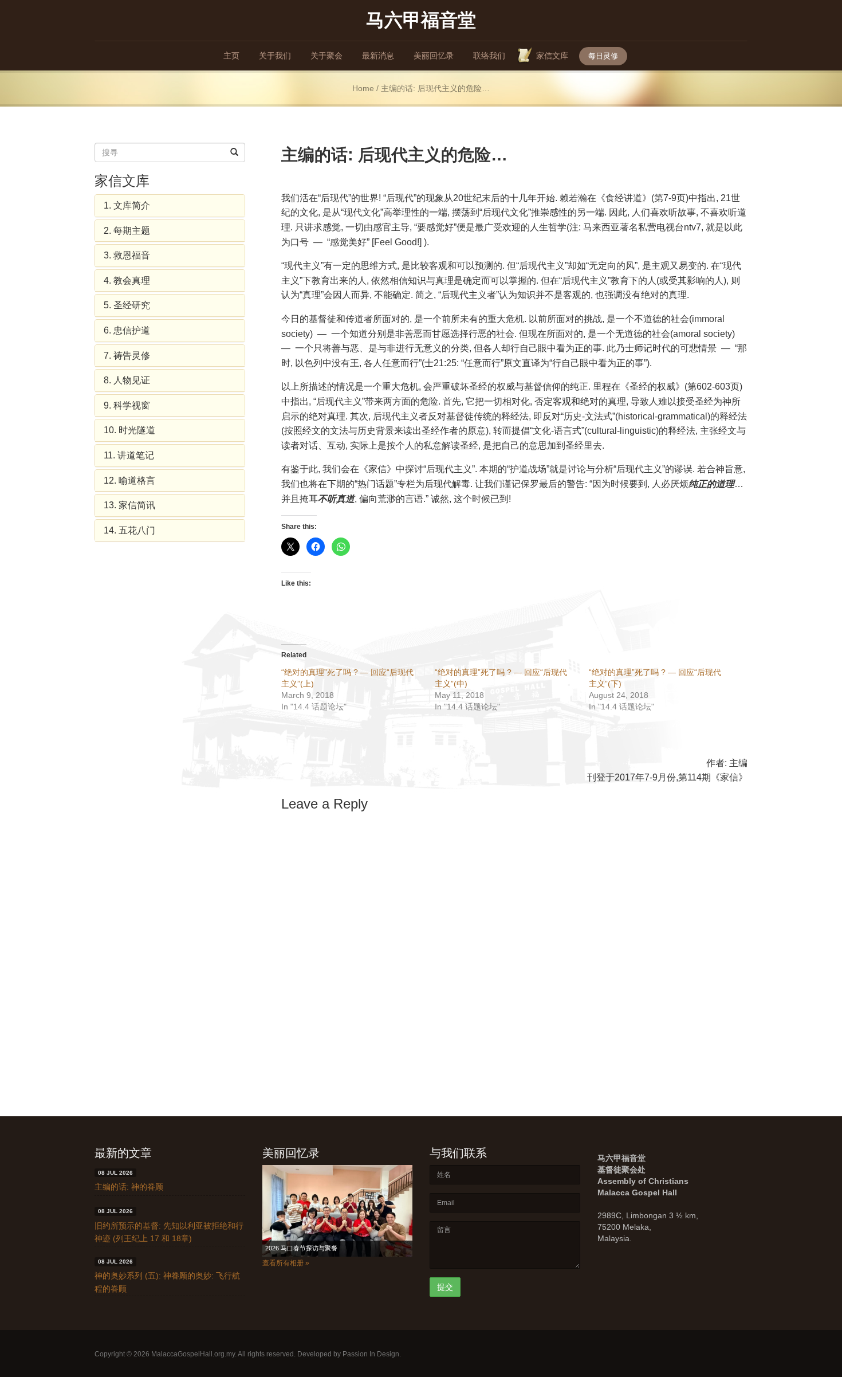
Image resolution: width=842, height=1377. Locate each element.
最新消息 (378, 55)
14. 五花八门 (129, 530)
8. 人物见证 (127, 380)
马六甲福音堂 (421, 19)
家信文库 (552, 55)
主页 (231, 55)
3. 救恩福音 (127, 255)
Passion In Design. (372, 1354)
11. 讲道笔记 (129, 455)
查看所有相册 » (285, 1263)
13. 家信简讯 (129, 505)
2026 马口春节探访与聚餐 (301, 1248)
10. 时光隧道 (129, 430)
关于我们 (275, 55)
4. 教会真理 (127, 280)
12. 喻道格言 (129, 480)
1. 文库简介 (127, 205)
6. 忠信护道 (127, 330)
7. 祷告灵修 (127, 355)
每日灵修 (603, 56)
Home (363, 88)
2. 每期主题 (127, 231)
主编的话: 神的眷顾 (129, 1186)
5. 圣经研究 (127, 305)
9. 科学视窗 (127, 405)
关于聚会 (326, 55)
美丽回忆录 (434, 55)
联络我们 (489, 55)
